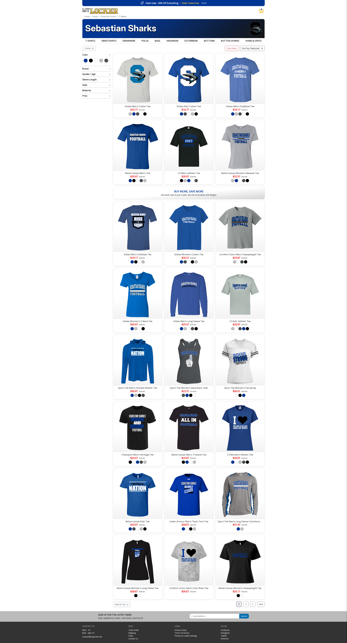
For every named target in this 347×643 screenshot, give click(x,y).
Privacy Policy (181, 630)
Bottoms (209, 40)
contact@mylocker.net (92, 636)
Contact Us (133, 638)
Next (261, 604)
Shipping (132, 633)
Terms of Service (182, 633)
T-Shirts (90, 40)
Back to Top (121, 604)
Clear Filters (232, 48)
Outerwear (191, 40)
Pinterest (225, 638)
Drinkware (129, 40)
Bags (157, 40)
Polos (145, 40)
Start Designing (137, 98)
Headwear (172, 40)
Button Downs (230, 40)
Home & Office (253, 40)
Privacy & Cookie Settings (186, 635)
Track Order (133, 630)
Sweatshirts (109, 40)
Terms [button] (204, 3)
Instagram (225, 633)
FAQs (130, 635)
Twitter (224, 635)
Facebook (225, 630)
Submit (244, 616)
